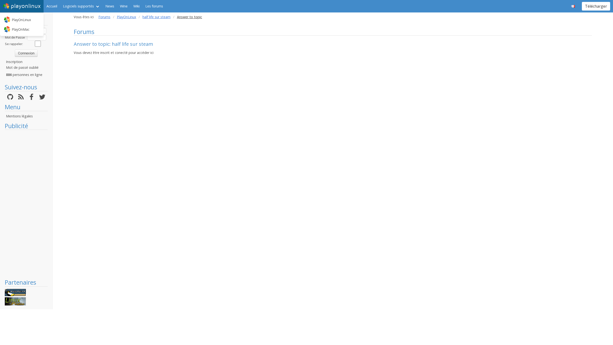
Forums (104, 17)
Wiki (136, 6)
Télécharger (596, 6)
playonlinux (26, 6)
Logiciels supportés (78, 6)
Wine (124, 6)
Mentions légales (19, 116)
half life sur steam (156, 17)
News (109, 6)
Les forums (154, 6)
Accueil (51, 6)
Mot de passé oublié (22, 67)
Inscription (14, 61)
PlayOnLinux (21, 19)
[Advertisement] (26, 204)
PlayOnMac (20, 29)
